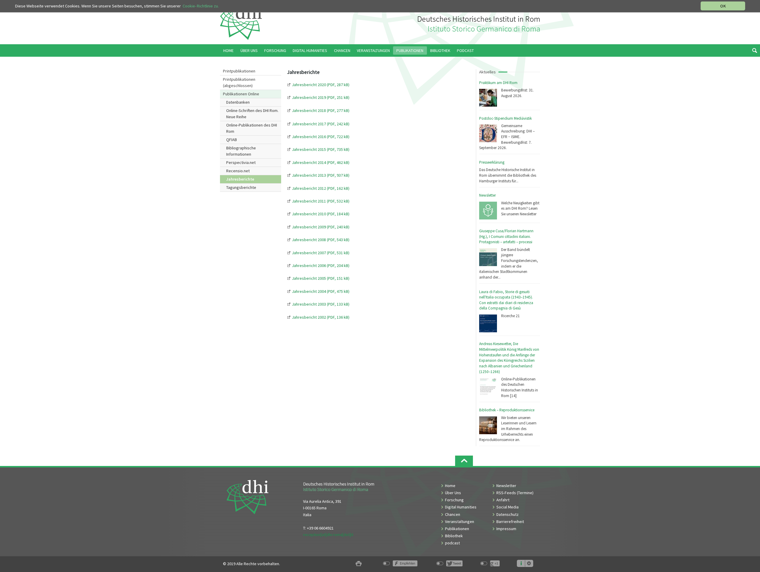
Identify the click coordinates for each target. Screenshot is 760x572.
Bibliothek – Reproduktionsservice (506, 410)
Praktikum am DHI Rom (498, 82)
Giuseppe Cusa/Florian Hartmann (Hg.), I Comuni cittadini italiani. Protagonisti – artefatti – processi (506, 236)
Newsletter (487, 195)
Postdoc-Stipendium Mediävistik (505, 118)
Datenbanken (238, 102)
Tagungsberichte (241, 187)
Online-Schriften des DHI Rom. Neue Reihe (252, 113)
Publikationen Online (241, 94)
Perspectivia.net (241, 162)
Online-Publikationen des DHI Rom (251, 128)
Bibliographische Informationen (241, 151)
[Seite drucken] (359, 563)
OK (723, 6)
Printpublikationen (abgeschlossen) (239, 82)
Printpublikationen (239, 71)
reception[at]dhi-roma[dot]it (328, 534)
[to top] (464, 461)
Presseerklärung (491, 162)
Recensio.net (238, 170)
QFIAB (231, 139)
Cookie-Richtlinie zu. (201, 6)
